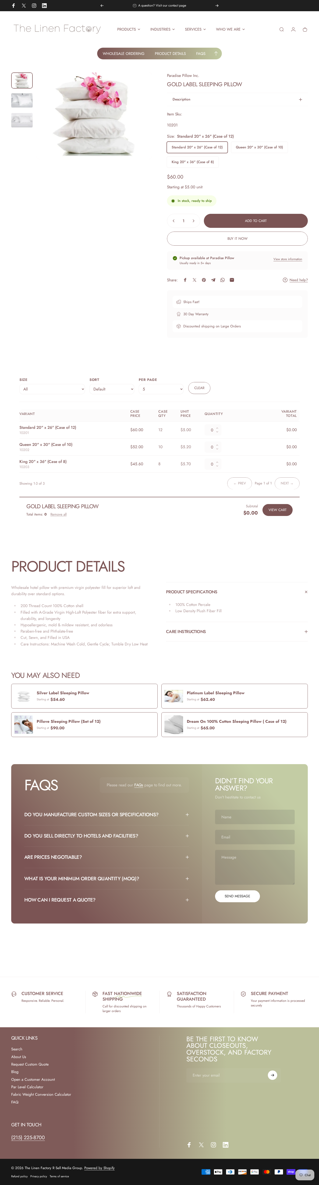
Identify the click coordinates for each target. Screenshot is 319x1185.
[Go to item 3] (22, 120)
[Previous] (102, 5)
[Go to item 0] (22, 80)
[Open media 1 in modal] (94, 115)
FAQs (138, 785)
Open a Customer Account (33, 1079)
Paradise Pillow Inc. (183, 75)
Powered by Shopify (99, 1168)
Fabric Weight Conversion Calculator (41, 1094)
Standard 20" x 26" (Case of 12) (197, 147)
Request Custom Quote (30, 1064)
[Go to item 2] (22, 100)
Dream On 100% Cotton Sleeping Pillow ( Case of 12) (237, 721)
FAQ (14, 1102)
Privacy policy (38, 1176)
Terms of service (59, 1176)
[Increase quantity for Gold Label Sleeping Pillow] (194, 221)
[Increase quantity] (218, 427)
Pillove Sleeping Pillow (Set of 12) (69, 721)
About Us (18, 1057)
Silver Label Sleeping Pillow (63, 693)
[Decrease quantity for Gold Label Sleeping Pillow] (172, 221)
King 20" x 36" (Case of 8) (193, 162)
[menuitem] (123, 53)
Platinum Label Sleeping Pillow (216, 693)
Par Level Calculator (27, 1087)
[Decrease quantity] (218, 433)
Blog (14, 1072)
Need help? (299, 280)
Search (16, 1049)
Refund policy (19, 1176)
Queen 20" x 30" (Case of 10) (259, 147)
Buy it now (237, 238)
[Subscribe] (272, 1075)
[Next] (217, 5)
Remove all (58, 514)
